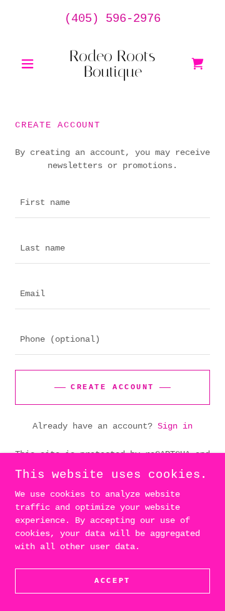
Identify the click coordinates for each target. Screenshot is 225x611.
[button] (29, 63)
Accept (112, 581)
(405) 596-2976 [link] (112, 19)
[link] (112, 63)
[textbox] (112, 202)
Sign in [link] (175, 426)
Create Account (112, 387)
